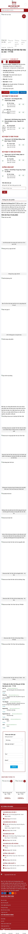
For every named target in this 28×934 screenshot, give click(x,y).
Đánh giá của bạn (9, 736)
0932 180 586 (12, 145)
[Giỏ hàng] (26, 4)
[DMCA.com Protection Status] (21, 893)
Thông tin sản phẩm (8, 200)
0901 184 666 (12, 160)
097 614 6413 (12, 111)
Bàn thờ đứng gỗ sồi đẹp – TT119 (20, 793)
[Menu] (2, 4)
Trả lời (3, 693)
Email (6, 760)
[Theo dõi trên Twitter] (10, 893)
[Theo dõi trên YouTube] (15, 893)
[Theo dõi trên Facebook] (2, 893)
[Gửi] (25, 10)
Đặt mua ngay (14, 61)
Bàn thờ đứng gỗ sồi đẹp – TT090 (7, 793)
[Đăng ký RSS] (13, 893)
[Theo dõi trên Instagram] (5, 893)
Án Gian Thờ (10, 47)
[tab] (13, 199)
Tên (6, 754)
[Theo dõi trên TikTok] (7, 893)
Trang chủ (3, 47)
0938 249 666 (12, 104)
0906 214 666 (12, 127)
